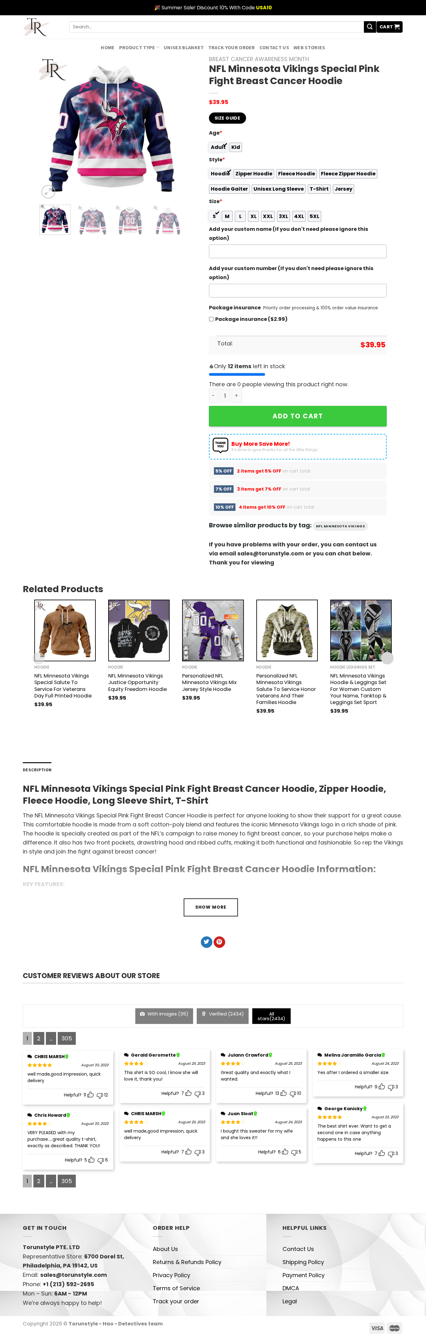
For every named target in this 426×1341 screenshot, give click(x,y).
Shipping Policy (303, 1262)
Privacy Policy (171, 1275)
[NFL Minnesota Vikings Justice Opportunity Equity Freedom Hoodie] (139, 630)
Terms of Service (176, 1288)
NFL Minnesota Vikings (340, 526)
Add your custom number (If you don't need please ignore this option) (291, 273)
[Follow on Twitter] (206, 942)
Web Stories (309, 47)
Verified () (226, 1014)
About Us (165, 1249)
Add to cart (298, 416)
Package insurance (235, 307)
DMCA (291, 1288)
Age (215, 132)
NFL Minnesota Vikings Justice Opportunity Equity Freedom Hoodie (137, 682)
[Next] (173, 127)
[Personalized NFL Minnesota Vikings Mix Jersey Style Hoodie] (213, 630)
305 (66, 1038)
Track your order (231, 47)
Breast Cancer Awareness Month (259, 59)
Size (215, 201)
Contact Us (274, 47)
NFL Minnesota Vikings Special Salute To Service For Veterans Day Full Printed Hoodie (63, 686)
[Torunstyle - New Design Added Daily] (41, 27)
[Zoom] (48, 192)
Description (37, 770)
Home (107, 47)
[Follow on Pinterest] (219, 942)
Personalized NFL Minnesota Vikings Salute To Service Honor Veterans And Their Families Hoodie (286, 689)
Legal (290, 1301)
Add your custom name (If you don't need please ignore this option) (288, 234)
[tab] (37, 769)
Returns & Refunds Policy (187, 1262)
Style (217, 159)
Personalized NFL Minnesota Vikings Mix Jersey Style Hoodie (209, 682)
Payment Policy (304, 1275)
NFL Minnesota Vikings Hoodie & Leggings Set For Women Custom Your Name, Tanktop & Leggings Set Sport (358, 689)
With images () (167, 1014)
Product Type (137, 47)
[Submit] (370, 27)
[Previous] (50, 127)
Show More (210, 907)
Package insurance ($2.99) (251, 319)
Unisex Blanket (184, 47)
